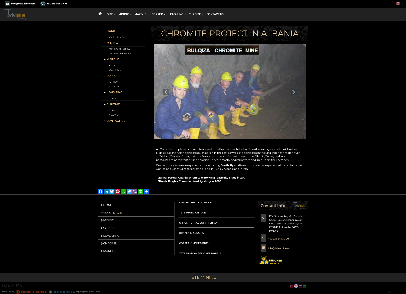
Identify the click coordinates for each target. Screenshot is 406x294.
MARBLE (140, 14)
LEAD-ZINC (175, 14)
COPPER (157, 14)
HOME (108, 14)
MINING (123, 14)
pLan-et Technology (64, 292)
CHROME (195, 14)
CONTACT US (215, 14)
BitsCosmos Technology (34, 292)
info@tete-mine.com (23, 3)
